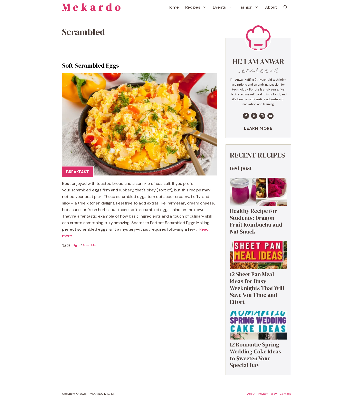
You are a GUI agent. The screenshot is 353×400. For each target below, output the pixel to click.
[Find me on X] (254, 116)
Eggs (77, 245)
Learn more (258, 128)
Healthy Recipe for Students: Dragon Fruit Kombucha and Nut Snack (256, 221)
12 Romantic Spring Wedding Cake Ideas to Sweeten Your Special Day (255, 355)
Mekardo (93, 7)
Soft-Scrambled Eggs (90, 65)
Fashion (245, 7)
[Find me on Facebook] (246, 116)
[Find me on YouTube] (270, 116)
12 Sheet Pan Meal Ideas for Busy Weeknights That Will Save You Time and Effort (257, 287)
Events (219, 7)
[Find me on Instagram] (262, 116)
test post (241, 168)
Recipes (192, 7)
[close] (333, 384)
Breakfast (77, 171)
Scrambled (90, 245)
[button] (285, 7)
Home (173, 7)
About (271, 7)
